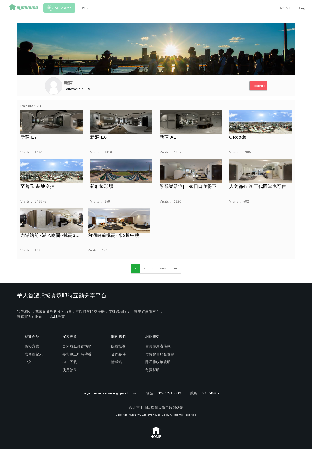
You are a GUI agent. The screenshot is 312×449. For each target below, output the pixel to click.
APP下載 (69, 362)
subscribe (258, 85)
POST (285, 8)
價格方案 (32, 346)
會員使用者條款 (158, 346)
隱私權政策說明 (158, 362)
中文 (28, 362)
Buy (85, 8)
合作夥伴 (118, 354)
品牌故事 (57, 317)
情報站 (116, 362)
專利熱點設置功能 (77, 346)
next (163, 269)
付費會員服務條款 (160, 354)
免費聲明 (152, 370)
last (175, 269)
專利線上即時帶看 (77, 354)
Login (304, 8)
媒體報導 (118, 346)
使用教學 (69, 370)
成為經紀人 (34, 354)
